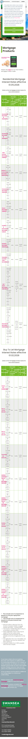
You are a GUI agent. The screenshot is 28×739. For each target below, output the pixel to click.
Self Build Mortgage (4, 285)
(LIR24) (4, 231)
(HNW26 (4, 157)
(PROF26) (4, 192)
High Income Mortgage (4, 154)
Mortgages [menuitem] (4, 711)
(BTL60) (3, 412)
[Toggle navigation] (26, 7)
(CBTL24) (3, 457)
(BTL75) (3, 434)
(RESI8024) (5, 138)
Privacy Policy (17, 17)
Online (22, 1)
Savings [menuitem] (4, 710)
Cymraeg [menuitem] (4, 718)
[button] (6, 1)
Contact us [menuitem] (5, 714)
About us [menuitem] (4, 713)
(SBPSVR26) (5, 289)
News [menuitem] (3, 720)
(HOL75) (3, 549)
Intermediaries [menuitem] (5, 715)
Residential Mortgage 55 (5, 115)
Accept (14, 28)
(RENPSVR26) (5, 327)
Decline (14, 31)
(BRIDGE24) (5, 246)
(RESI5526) (4, 118)
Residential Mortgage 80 (5, 135)
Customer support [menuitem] (6, 717)
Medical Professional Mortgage (4, 172)
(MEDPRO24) (4, 175)
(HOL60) (3, 526)
